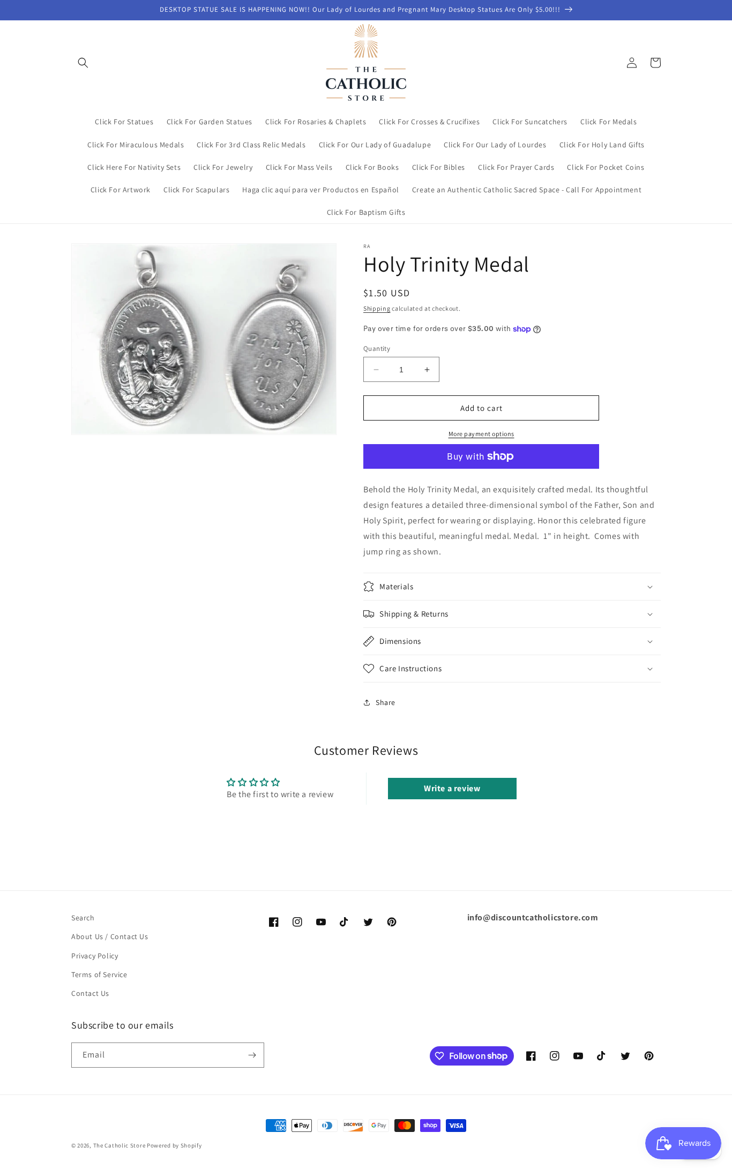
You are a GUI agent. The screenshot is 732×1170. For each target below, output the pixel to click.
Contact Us (90, 993)
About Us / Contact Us (109, 936)
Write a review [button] (452, 788)
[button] (83, 62)
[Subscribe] (252, 1055)
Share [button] (385, 702)
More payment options (481, 434)
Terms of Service (99, 974)
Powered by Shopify (174, 1145)
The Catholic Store (119, 1145)
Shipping (377, 308)
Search (83, 917)
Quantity (376, 348)
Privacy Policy (94, 956)
